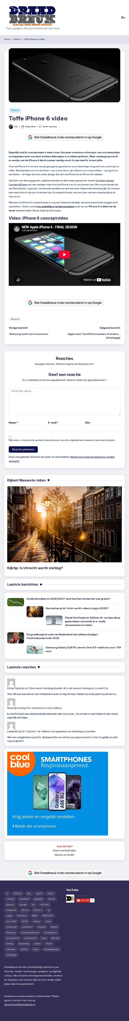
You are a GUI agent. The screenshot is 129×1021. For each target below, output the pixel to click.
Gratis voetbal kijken (64, 850)
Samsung (10, 932)
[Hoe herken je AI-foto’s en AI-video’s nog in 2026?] (35, 611)
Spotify (55, 938)
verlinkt (24, 949)
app (29, 893)
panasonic (27, 927)
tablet (37, 943)
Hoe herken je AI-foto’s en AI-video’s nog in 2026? (77, 608)
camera (10, 899)
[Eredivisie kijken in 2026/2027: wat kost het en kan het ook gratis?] (15, 602)
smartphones (12, 938)
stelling (9, 943)
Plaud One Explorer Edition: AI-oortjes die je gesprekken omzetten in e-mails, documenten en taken (92, 621)
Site (87, 422)
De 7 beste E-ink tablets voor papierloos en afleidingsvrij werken (58, 731)
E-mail (53, 422)
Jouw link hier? (64, 846)
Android (18, 893)
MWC (34, 915)
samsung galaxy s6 (30, 932)
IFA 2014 (45, 904)
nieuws (36, 921)
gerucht (10, 904)
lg (49, 910)
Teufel (49, 943)
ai (7, 893)
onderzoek (11, 927)
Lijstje (9, 915)
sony (44, 938)
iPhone (25, 910)
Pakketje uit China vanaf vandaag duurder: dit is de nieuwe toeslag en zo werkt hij (61, 688)
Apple (39, 893)
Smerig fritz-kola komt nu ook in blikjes (39, 708)
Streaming (24, 943)
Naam (13, 422)
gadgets (38, 899)
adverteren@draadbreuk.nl (19, 1004)
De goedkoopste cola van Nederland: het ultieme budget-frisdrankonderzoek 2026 (63, 636)
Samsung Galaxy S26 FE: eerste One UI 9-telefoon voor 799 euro (83, 649)
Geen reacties (50, 126)
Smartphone (51, 932)
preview (41, 927)
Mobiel (15, 110)
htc (33, 904)
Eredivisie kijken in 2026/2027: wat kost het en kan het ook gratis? (68, 598)
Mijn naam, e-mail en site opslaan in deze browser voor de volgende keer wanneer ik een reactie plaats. (62, 440)
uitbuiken (10, 949)
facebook (24, 899)
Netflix (25, 921)
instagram (11, 910)
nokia (48, 921)
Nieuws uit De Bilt (64, 854)
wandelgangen (51, 949)
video (35, 949)
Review (54, 927)
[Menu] (123, 17)
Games (51, 899)
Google (23, 904)
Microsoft (22, 915)
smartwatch (30, 938)
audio (50, 893)
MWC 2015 (48, 915)
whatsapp (11, 955)
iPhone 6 (15, 319)
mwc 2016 (11, 921)
